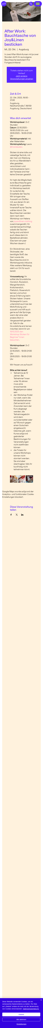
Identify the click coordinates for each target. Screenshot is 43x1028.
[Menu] (38, 3)
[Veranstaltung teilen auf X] (17, 515)
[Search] (31, 4)
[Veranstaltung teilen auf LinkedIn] (22, 515)
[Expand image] (13, 479)
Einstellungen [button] (21, 1024)
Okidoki (21, 1014)
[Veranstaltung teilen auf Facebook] (11, 515)
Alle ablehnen (21, 1019)
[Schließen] (40, 1001)
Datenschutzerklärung (31, 1009)
